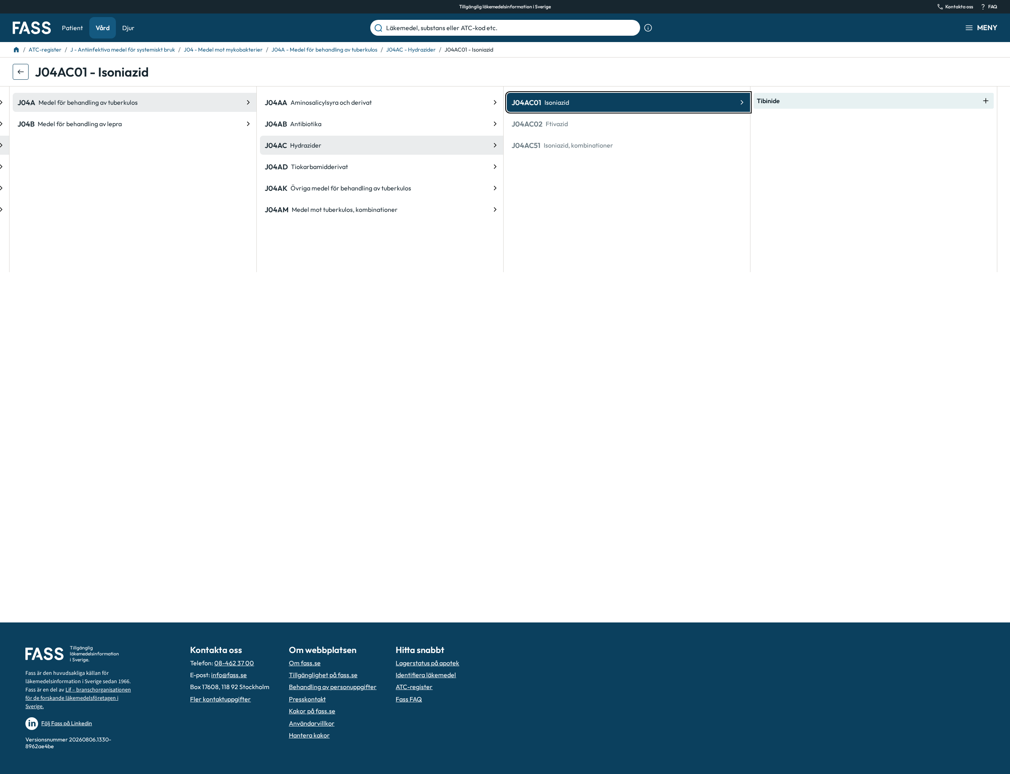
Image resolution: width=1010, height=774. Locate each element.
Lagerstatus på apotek (427, 663)
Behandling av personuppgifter (333, 687)
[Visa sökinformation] (648, 28)
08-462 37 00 (234, 663)
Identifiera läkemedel (426, 675)
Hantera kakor (309, 735)
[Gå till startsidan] (32, 27)
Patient (72, 28)
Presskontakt (307, 699)
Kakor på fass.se (312, 711)
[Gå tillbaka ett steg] (21, 72)
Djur (128, 28)
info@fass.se (229, 675)
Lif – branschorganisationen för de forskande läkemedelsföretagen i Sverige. (78, 698)
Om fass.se (305, 663)
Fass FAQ (409, 699)
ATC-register (414, 687)
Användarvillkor (312, 723)
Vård (103, 28)
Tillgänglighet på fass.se (323, 675)
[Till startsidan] (16, 49)
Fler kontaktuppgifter (220, 699)
